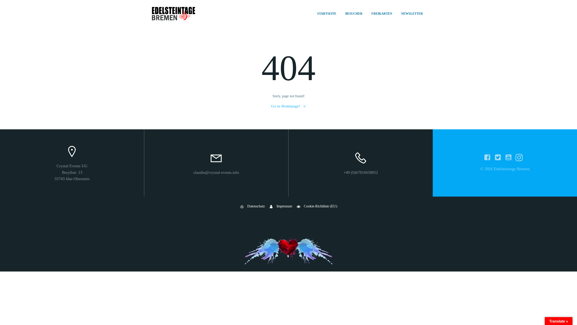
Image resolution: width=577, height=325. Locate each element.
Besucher (353, 13)
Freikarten (381, 13)
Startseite (326, 13)
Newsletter (412, 13)
